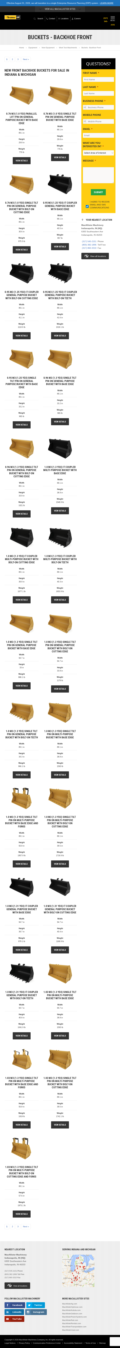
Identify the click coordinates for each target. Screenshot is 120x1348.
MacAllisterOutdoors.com (72, 1313)
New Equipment (48, 48)
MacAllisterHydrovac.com (72, 1307)
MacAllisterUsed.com (70, 1330)
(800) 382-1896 (89, 245)
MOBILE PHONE (92, 115)
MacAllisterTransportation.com (74, 1327)
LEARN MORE (106, 3)
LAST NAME (89, 87)
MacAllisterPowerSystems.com (74, 1317)
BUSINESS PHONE (93, 101)
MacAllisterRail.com (70, 1320)
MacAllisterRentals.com (71, 1323)
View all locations (98, 256)
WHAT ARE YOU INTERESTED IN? (92, 144)
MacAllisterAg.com (69, 1304)
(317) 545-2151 (89, 241)
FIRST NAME (90, 73)
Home (21, 48)
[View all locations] (78, 1289)
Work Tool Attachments (68, 48)
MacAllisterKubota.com (71, 1310)
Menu (112, 20)
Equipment (33, 48)
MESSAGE (88, 160)
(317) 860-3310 (89, 248)
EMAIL (86, 129)
